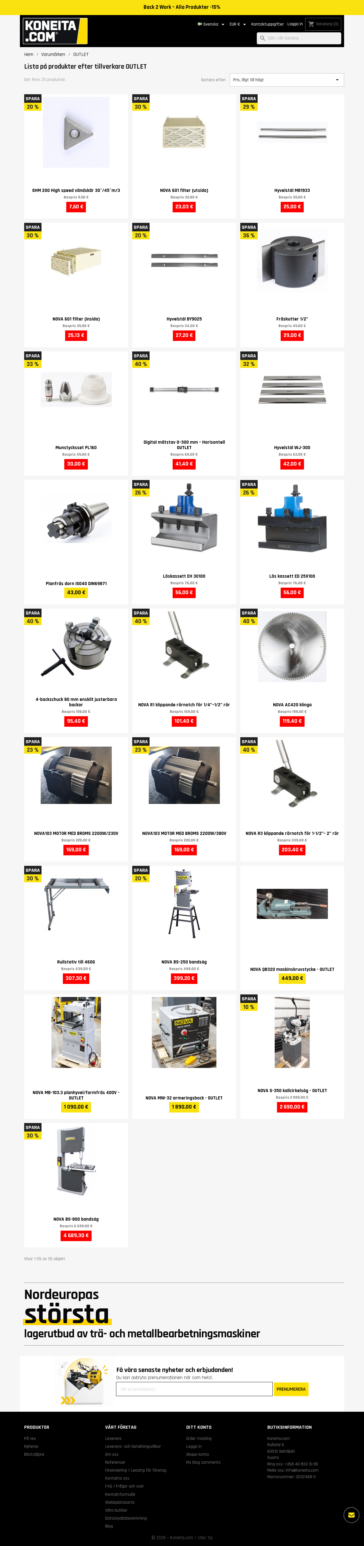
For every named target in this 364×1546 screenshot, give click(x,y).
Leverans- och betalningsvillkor (133, 1446)
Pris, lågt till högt (286, 79)
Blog (109, 1526)
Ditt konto (199, 1427)
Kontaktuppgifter (267, 24)
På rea (30, 1438)
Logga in (295, 24)
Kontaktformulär (120, 1494)
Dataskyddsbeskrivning (126, 1518)
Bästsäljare (34, 1454)
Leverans (113, 1438)
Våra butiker (116, 1510)
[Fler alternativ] (351, 1515)
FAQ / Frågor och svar (124, 1486)
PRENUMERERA (291, 1389)
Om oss (112, 1454)
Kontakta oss (117, 1478)
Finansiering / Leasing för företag (135, 1470)
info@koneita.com (302, 1470)
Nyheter (31, 1446)
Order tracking (199, 1438)
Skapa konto (197, 1454)
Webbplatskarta (120, 1502)
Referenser (115, 1462)
